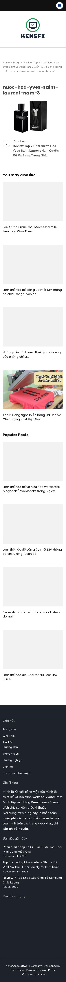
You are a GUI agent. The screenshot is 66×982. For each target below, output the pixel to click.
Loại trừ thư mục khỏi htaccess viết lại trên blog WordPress (30, 229)
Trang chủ (9, 729)
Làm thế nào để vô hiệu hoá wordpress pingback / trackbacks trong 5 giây (31, 489)
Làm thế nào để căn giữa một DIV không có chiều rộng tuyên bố (32, 292)
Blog (16, 62)
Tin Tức (8, 742)
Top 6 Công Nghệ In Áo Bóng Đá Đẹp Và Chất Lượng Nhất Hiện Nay (32, 417)
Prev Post (36, 148)
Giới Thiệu (9, 736)
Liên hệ (8, 767)
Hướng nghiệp (12, 760)
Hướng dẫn (10, 747)
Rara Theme (18, 970)
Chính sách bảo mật (16, 773)
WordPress (11, 754)
